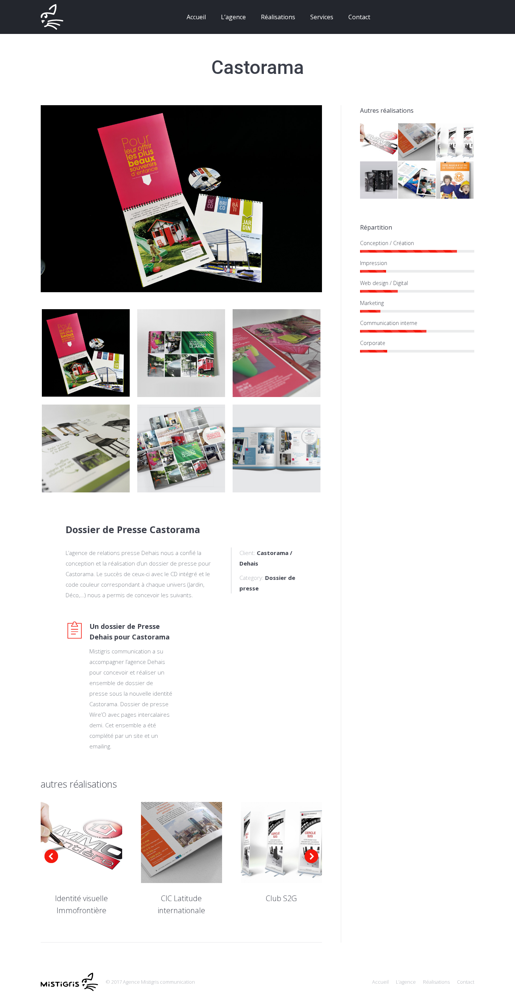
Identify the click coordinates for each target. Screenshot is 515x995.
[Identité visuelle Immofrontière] (379, 142)
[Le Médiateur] (417, 180)
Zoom (71, 842)
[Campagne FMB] (455, 180)
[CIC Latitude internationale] (417, 142)
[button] (51, 856)
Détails (91, 842)
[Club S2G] (455, 142)
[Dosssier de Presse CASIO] (379, 180)
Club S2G (281, 898)
